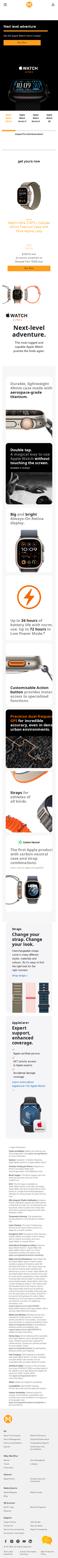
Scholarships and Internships (37, 1480)
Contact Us (8, 1526)
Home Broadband (37, 1460)
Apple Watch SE (49, 118)
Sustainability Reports (39, 1443)
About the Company (12, 1436)
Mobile (6, 1460)
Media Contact (36, 1492)
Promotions (8, 1468)
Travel (6, 1464)
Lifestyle (33, 1464)
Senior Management (12, 1439)
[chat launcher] (46, 1540)
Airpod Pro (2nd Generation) (29, 134)
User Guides (35, 1522)
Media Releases (10, 1492)
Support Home (10, 1522)
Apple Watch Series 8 (36, 118)
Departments (9, 1479)
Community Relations (13, 1443)
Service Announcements (14, 1530)
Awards (7, 1447)
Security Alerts (36, 1526)
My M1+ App (9, 1507)
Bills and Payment (38, 1507)
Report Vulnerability (38, 1530)
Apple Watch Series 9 (22, 118)
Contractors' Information (14, 1533)
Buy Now (22, 43)
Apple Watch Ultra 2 (8, 118)
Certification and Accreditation (37, 1448)
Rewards (7, 1511)
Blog (6, 1496)
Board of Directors (38, 1436)
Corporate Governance (39, 1439)
